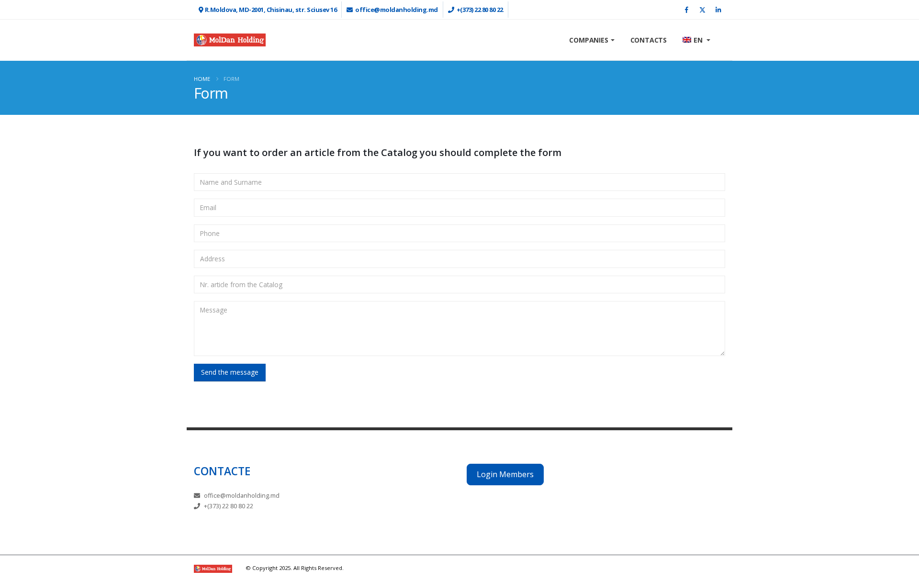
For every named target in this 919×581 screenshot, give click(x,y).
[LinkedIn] (718, 9)
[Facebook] (686, 9)
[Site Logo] (230, 40)
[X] (702, 9)
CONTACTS (648, 40)
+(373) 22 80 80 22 (480, 9)
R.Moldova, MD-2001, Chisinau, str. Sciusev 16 (271, 9)
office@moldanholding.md (396, 9)
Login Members (505, 474)
